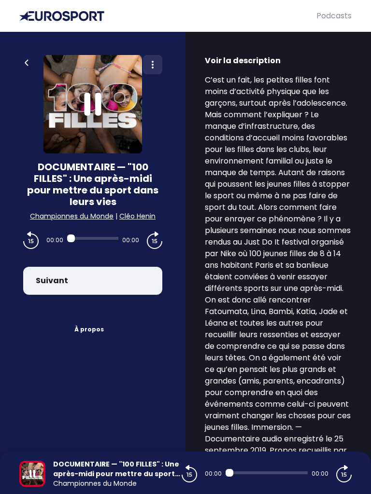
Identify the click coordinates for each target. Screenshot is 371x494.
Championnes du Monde (72, 216)
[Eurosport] (167, 16)
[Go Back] (26, 61)
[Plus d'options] (152, 64)
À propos (89, 329)
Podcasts (334, 15)
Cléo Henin (137, 216)
